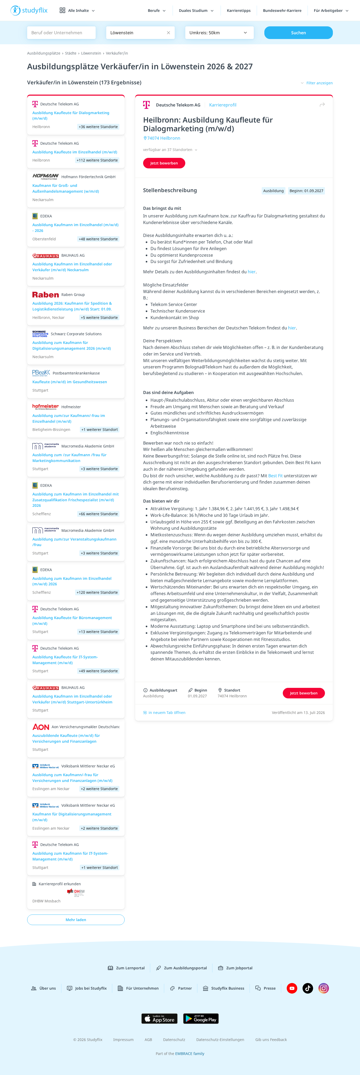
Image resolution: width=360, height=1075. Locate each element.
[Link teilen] (321, 105)
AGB (148, 1039)
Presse (270, 988)
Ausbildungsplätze (43, 53)
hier (252, 272)
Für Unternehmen (142, 988)
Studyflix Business (227, 988)
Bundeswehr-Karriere (282, 10)
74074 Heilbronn (163, 138)
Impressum (123, 1039)
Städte (70, 53)
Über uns (48, 988)
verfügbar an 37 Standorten (168, 149)
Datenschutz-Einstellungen (220, 1039)
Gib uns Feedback (271, 1039)
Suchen (298, 33)
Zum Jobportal (239, 967)
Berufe (154, 10)
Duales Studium (194, 10)
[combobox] (219, 32)
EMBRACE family (189, 1053)
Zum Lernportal (130, 967)
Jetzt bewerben (164, 163)
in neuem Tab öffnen (167, 712)
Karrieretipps (239, 10)
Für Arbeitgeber (329, 10)
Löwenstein (91, 53)
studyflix (35, 10)
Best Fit (275, 476)
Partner (185, 988)
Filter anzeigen (320, 82)
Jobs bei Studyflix (91, 988)
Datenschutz (174, 1039)
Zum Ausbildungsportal (185, 967)
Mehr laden (76, 919)
